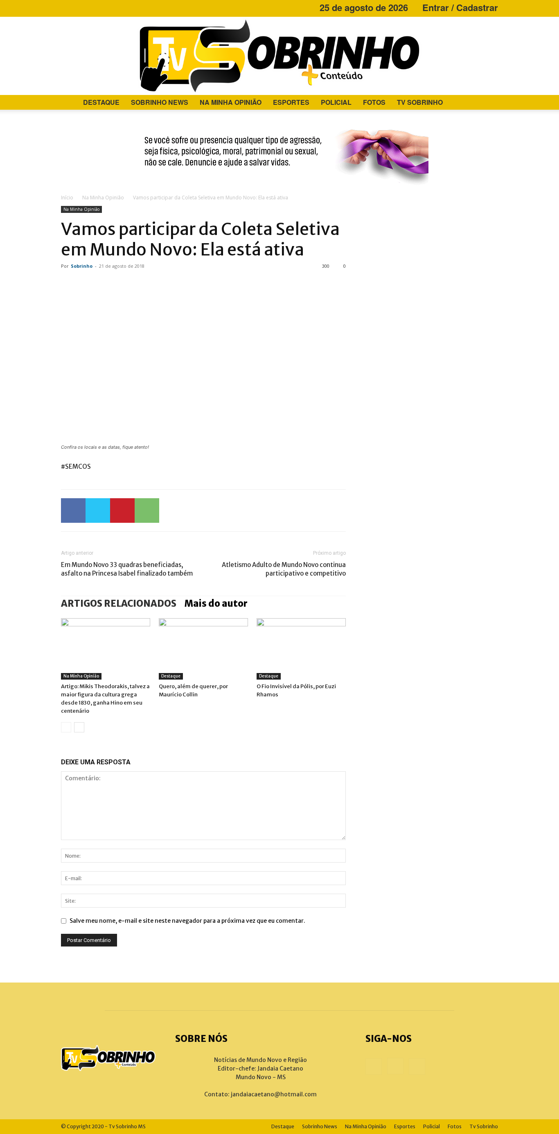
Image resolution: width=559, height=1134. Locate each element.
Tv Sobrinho (420, 102)
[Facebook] (67, 7)
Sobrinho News (159, 102)
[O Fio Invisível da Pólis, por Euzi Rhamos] (301, 649)
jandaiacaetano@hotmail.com (274, 1094)
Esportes (291, 102)
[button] (488, 103)
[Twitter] (98, 510)
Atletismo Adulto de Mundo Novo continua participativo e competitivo (284, 569)
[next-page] (79, 727)
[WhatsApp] (147, 510)
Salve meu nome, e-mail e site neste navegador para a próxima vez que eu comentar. (187, 920)
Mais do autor (216, 603)
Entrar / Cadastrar (460, 7)
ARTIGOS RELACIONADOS (118, 603)
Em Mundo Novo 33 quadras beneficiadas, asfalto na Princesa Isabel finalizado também (127, 569)
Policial (336, 102)
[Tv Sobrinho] (279, 56)
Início (67, 197)
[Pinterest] (122, 510)
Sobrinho (81, 266)
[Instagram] (80, 7)
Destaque (101, 102)
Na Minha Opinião (230, 102)
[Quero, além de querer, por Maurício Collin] (203, 649)
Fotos (374, 102)
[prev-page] (66, 727)
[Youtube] (94, 7)
